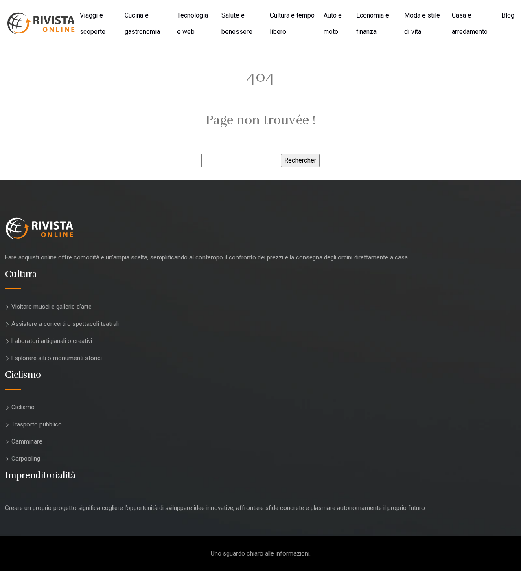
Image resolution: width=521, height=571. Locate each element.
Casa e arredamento (470, 23)
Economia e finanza (372, 23)
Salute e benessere (236, 23)
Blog (507, 15)
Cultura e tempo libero (292, 23)
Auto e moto (333, 23)
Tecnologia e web (192, 23)
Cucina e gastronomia (142, 23)
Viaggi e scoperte (92, 23)
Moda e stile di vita (422, 23)
